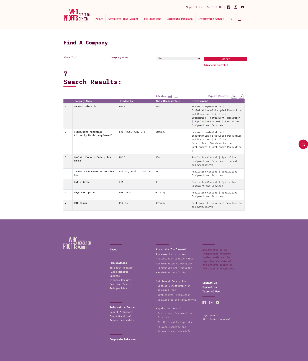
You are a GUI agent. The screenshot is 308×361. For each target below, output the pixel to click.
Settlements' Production (174, 295)
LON (121, 182)
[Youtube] (242, 7)
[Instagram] (235, 7)
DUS (128, 132)
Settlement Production (225, 118)
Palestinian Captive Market (176, 259)
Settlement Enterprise (207, 203)
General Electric (85, 106)
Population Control (207, 121)
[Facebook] (228, 7)
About (99, 19)
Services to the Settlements (177, 300)
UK (156, 172)
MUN (136, 132)
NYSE (122, 106)
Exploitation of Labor (173, 273)
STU (143, 132)
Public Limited (141, 172)
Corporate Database (179, 19)
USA (157, 106)
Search (225, 59)
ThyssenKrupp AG (84, 193)
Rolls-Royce (82, 182)
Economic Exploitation (207, 106)
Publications (152, 19)
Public (123, 172)
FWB (121, 132)
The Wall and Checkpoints (175, 322)
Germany (160, 132)
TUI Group (80, 203)
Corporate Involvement (123, 19)
